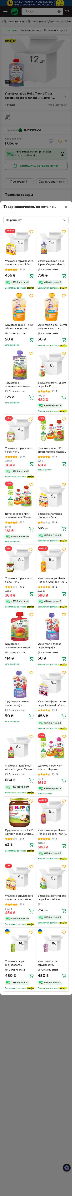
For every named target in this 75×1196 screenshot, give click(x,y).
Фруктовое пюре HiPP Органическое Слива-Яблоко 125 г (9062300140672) (19, 832)
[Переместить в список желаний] (31, 232)
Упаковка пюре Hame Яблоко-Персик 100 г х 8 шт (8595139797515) (52, 832)
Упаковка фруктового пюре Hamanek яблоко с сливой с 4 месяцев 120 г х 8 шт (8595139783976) (52, 703)
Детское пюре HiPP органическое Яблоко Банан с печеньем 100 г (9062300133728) (51, 450)
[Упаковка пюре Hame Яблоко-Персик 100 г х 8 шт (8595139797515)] (52, 812)
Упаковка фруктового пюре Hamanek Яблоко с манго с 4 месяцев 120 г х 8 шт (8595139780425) (19, 263)
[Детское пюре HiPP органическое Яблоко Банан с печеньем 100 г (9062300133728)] (52, 430)
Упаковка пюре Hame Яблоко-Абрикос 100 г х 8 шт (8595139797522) (52, 580)
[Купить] (31, 276)
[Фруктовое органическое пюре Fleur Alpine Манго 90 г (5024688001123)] (19, 626)
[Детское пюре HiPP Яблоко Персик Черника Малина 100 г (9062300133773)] (52, 748)
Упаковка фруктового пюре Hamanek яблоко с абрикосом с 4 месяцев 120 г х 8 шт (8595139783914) (19, 898)
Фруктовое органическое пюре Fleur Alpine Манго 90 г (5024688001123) (19, 646)
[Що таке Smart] (30, 288)
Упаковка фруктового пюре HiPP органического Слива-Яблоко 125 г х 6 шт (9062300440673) (19, 580)
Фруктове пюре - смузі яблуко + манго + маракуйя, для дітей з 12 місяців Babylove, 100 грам (19, 327)
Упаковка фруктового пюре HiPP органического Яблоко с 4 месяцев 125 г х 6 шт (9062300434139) (19, 450)
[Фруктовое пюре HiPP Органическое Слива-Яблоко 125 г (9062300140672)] (19, 812)
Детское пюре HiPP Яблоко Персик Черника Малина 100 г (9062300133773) (52, 768)
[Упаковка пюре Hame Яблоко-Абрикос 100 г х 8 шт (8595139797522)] (52, 561)
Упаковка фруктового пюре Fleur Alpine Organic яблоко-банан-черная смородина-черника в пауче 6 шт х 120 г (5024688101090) (52, 898)
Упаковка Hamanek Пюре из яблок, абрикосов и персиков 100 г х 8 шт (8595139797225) (52, 516)
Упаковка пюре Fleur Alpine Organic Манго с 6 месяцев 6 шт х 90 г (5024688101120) (19, 768)
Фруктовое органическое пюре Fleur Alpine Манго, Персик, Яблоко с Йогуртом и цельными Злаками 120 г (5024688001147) (19, 385)
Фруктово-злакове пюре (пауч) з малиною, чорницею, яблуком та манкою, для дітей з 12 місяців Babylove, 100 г (51, 646)
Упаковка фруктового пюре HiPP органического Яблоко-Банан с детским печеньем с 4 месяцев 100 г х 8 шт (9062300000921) (52, 385)
